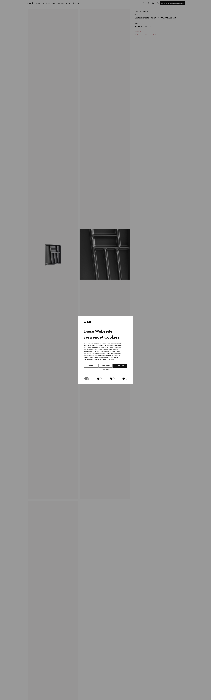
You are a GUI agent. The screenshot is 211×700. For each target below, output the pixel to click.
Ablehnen (90, 365)
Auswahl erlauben (105, 365)
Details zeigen (105, 369)
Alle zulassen (120, 365)
